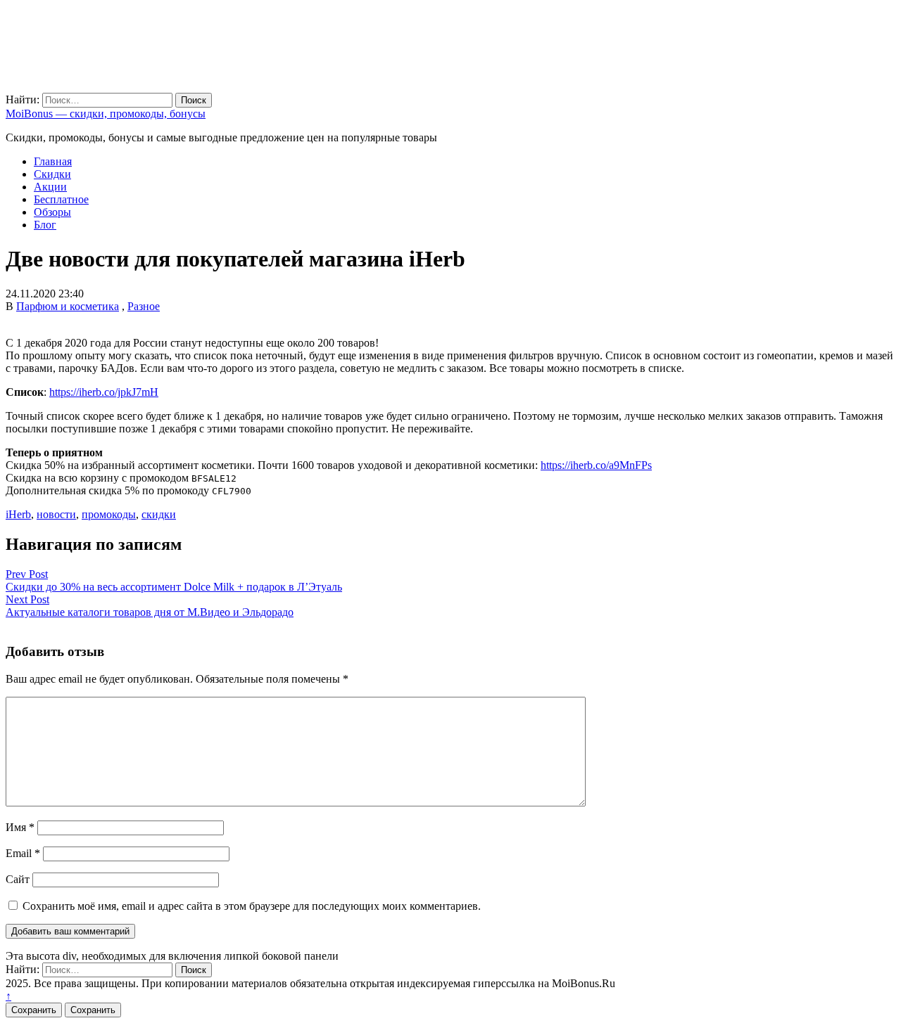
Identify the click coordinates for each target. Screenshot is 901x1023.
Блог (45, 225)
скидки (158, 514)
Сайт (18, 879)
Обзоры (52, 212)
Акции (50, 187)
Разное (143, 306)
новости (56, 514)
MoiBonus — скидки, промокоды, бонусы (106, 114)
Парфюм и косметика (67, 306)
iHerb (18, 514)
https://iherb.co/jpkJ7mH (103, 392)
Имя (20, 827)
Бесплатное (61, 199)
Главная (53, 161)
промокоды (109, 514)
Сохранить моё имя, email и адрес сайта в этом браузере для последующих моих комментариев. (252, 906)
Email (23, 853)
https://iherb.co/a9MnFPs (596, 465)
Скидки (52, 174)
